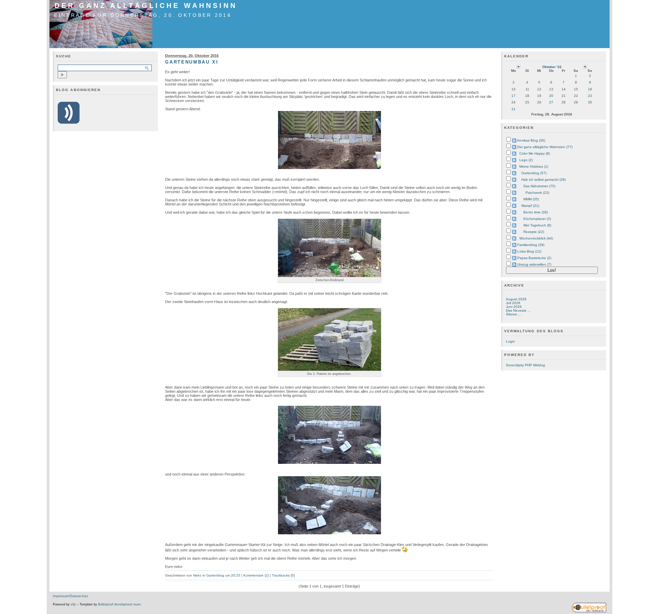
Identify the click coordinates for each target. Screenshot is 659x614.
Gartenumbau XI (191, 62)
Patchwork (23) (537, 192)
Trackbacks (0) (283, 575)
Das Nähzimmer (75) (539, 186)
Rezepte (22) (533, 232)
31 (513, 109)
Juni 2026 (514, 307)
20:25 (235, 575)
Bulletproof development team (119, 604)
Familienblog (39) (530, 245)
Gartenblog (215, 575)
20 (551, 96)
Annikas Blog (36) (531, 140)
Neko (197, 575)
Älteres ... (513, 314)
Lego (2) (526, 160)
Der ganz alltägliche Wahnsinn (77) (545, 147)
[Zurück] (518, 66)
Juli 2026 (513, 303)
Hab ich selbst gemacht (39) (543, 179)
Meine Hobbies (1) (533, 166)
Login (510, 341)
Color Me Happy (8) (534, 153)
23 (590, 96)
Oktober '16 (552, 67)
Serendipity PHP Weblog (525, 365)
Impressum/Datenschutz (70, 596)
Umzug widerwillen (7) (534, 264)
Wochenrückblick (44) (536, 238)
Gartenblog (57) (533, 173)
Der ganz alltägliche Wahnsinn (146, 5)
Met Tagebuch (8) (537, 225)
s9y (73, 604)
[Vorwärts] (585, 66)
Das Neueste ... (518, 310)
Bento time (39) (535, 212)
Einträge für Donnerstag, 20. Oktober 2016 (143, 15)
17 (513, 96)
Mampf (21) (530, 206)
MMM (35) (531, 199)
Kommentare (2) (256, 575)
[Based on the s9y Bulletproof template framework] (589, 611)
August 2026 (516, 299)
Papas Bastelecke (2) (534, 258)
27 (551, 102)
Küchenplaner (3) (537, 219)
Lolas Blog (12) (529, 251)
